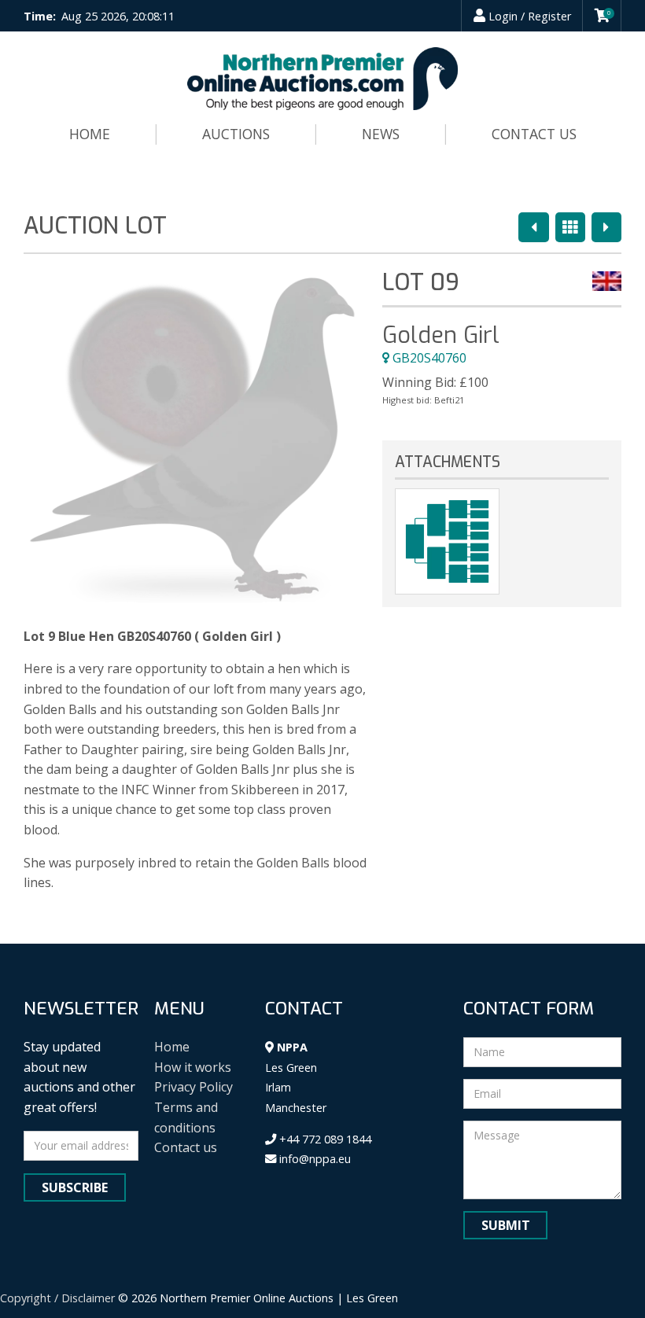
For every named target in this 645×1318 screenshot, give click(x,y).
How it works (192, 1067)
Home (89, 133)
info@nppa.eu (313, 1158)
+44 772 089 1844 (323, 1139)
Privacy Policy (193, 1086)
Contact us (534, 133)
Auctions (236, 133)
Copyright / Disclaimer (57, 1297)
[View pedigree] (447, 541)
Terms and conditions (186, 1117)
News (381, 133)
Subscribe (75, 1187)
